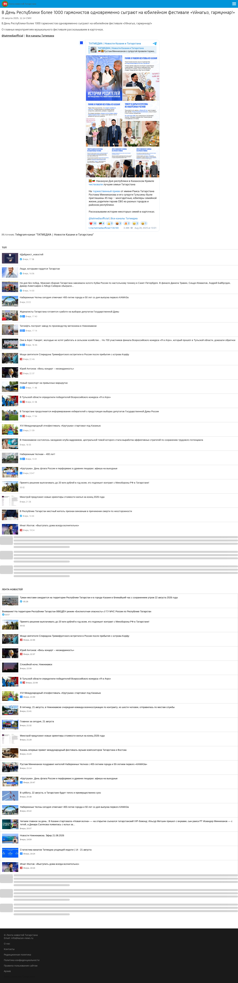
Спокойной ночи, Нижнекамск (36, 664)
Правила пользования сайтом (20, 965)
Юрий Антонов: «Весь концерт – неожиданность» (47, 368)
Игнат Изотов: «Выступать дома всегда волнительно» (49, 525)
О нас (7, 943)
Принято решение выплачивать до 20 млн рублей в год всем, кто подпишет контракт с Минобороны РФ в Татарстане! (84, 482)
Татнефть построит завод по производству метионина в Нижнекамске (58, 326)
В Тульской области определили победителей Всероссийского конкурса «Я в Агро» (65, 397)
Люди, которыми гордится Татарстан (40, 268)
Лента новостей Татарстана (19, 976)
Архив (7, 971)
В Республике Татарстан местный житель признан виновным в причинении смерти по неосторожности (76, 511)
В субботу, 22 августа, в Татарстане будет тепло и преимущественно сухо (60, 792)
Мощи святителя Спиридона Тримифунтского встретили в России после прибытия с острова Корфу (74, 354)
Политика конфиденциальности (22, 960)
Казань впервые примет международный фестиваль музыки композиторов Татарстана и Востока (73, 750)
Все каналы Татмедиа (40, 35)
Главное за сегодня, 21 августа (37, 721)
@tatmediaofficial (12, 35)
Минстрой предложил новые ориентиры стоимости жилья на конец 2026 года (62, 497)
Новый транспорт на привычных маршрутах (44, 383)
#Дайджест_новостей (31, 254)
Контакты (9, 949)
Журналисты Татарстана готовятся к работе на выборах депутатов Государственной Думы (69, 311)
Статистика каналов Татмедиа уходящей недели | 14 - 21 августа (55, 849)
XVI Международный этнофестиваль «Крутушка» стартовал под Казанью (60, 425)
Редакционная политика (17, 954)
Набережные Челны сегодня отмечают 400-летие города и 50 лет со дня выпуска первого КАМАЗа (74, 297)
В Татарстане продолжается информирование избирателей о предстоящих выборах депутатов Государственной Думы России (89, 411)
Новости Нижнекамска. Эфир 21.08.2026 (42, 835)
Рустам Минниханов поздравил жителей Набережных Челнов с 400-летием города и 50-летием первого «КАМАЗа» (83, 764)
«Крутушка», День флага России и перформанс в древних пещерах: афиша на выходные (68, 468)
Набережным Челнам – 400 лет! (37, 454)
